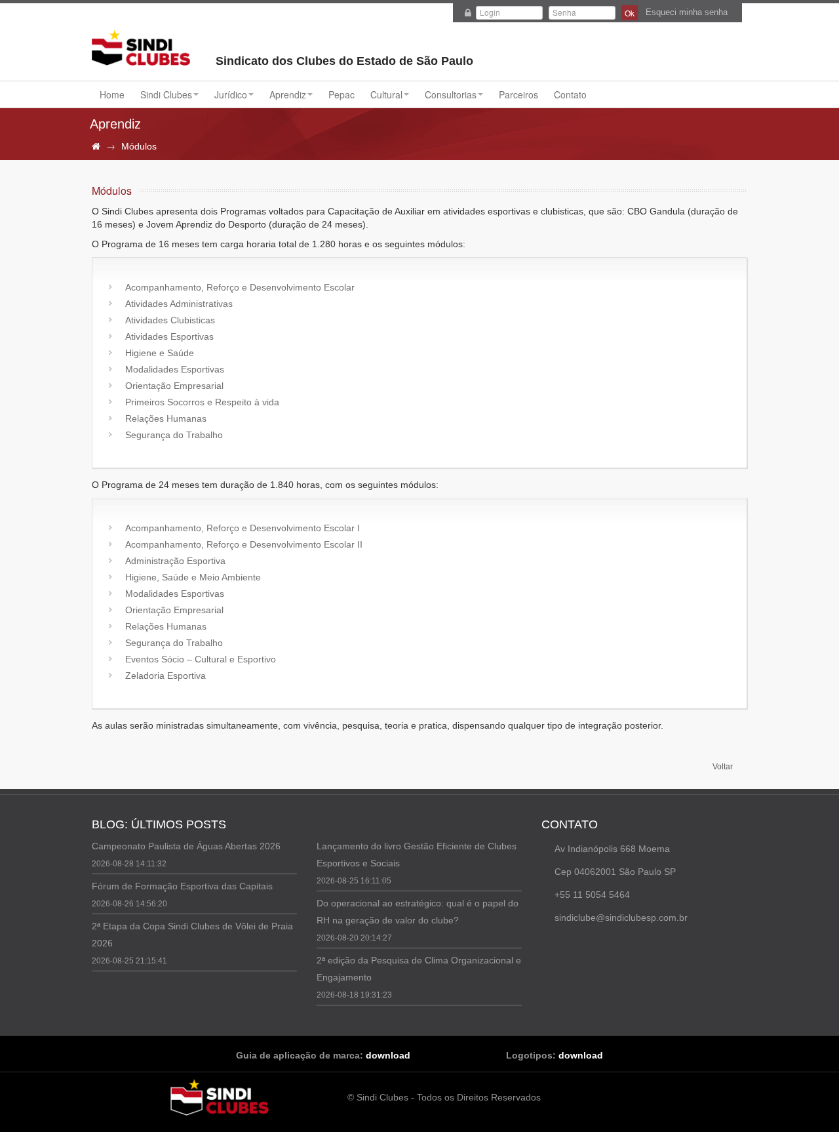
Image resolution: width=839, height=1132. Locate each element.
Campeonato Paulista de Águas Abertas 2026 (186, 846)
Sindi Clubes (141, 49)
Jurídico (230, 94)
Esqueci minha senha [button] (687, 12)
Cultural (386, 94)
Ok (629, 12)
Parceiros (518, 94)
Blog (548, 944)
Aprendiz (287, 94)
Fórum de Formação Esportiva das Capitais (182, 886)
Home (112, 94)
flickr (619, 944)
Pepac (341, 94)
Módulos (139, 146)
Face (566, 944)
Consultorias (451, 94)
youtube (602, 944)
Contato (570, 94)
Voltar (722, 766)
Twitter (584, 944)
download (388, 1055)
